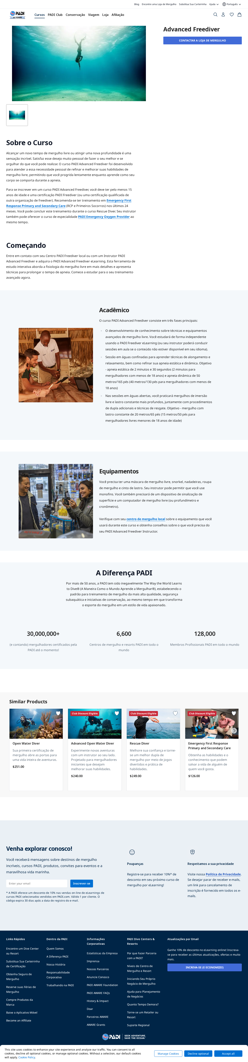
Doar (90, 1009)
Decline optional (198, 1053)
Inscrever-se (81, 883)
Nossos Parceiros (98, 969)
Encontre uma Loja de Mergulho (159, 4)
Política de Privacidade (223, 874)
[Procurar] (215, 15)
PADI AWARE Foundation (102, 985)
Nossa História (55, 964)
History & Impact (97, 1001)
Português (230, 4)
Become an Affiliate (18, 1020)
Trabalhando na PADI (60, 985)
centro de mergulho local (146, 519)
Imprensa (93, 961)
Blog (136, 4)
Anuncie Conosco (98, 977)
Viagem (93, 15)
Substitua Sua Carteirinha (193, 4)
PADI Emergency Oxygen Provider (104, 217)
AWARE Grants (96, 1025)
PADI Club (55, 15)
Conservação (75, 15)
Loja (105, 15)
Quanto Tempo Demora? (142, 1004)
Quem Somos (55, 948)
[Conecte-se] (223, 15)
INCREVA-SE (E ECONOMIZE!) (205, 967)
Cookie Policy (26, 1057)
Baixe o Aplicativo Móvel (21, 1012)
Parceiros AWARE (97, 1017)
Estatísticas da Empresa (102, 953)
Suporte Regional (138, 1025)
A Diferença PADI (57, 956)
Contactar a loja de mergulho (202, 40)
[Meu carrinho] (239, 15)
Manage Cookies (168, 1053)
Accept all (228, 1053)
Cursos (39, 15)
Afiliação (118, 15)
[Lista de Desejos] (231, 15)
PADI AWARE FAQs (98, 993)
